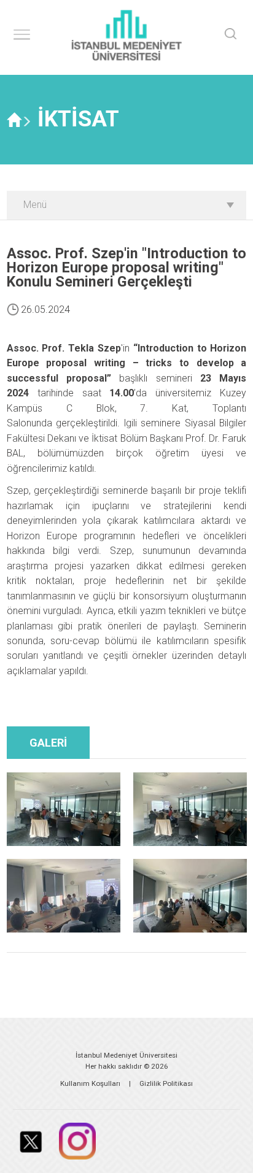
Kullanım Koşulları (90, 1083)
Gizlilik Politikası (166, 1083)
